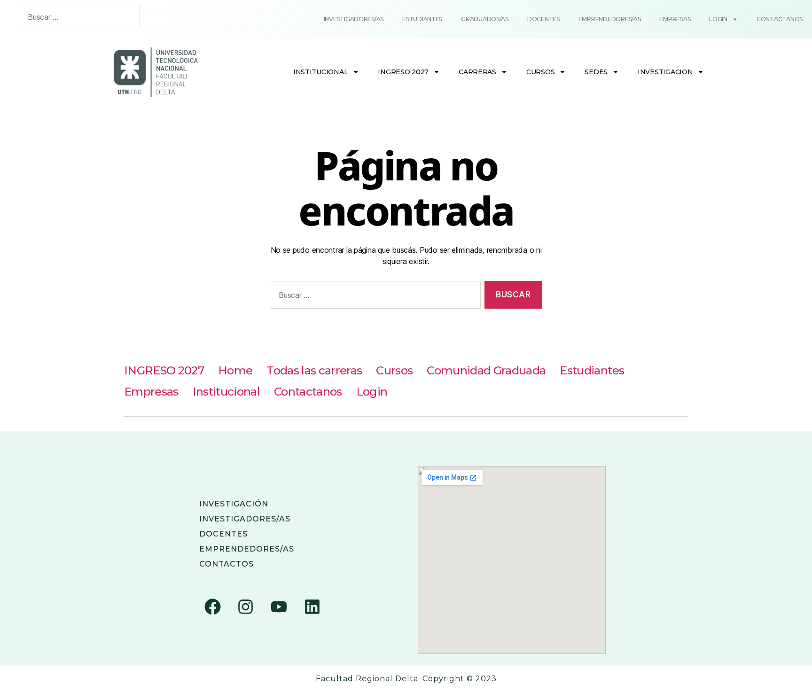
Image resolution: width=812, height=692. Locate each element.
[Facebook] (212, 607)
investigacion (665, 72)
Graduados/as (484, 19)
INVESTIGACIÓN (233, 503)
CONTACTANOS (780, 19)
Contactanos (308, 391)
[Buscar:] (373, 296)
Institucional (320, 72)
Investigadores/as (353, 19)
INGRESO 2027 (403, 72)
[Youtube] (278, 607)
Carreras (477, 72)
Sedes (596, 72)
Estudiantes (422, 19)
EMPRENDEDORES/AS (246, 548)
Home (235, 370)
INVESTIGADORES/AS (244, 518)
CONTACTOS (226, 564)
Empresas (674, 19)
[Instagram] (246, 607)
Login (718, 19)
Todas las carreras (314, 370)
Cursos (540, 72)
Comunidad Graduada (486, 370)
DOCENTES (223, 533)
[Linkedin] (312, 607)
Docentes (543, 19)
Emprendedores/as (609, 19)
